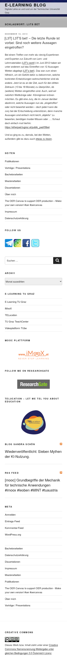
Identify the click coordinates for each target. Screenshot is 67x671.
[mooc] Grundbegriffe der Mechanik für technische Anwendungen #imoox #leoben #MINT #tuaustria (32, 484)
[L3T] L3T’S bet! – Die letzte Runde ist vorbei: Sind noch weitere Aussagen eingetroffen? (32, 42)
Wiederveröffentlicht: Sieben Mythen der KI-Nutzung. (33, 454)
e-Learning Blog (25, 5)
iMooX (8, 308)
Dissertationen (12, 187)
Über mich (10, 194)
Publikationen (12, 161)
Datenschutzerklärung (16, 218)
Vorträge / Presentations (17, 167)
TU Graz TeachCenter (16, 321)
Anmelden (10, 514)
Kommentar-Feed (14, 527)
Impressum (11, 211)
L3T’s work (28, 62)
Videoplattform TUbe (16, 328)
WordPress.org (13, 534)
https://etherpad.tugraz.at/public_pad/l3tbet (27, 127)
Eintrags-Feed (12, 521)
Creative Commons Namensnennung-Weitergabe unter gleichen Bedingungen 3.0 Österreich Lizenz (31, 649)
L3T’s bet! (28, 70)
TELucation (11, 315)
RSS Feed (12, 472)
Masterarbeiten (13, 181)
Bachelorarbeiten (14, 174)
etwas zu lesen (44, 138)
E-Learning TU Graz (15, 301)
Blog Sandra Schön (20, 444)
